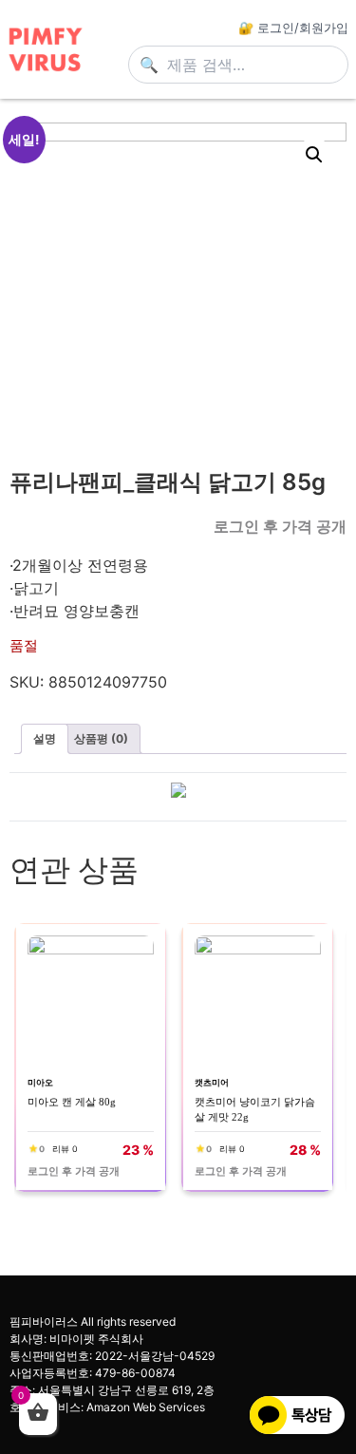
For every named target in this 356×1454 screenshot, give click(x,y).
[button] (314, 155)
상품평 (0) (101, 738)
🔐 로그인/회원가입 (293, 27)
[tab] (44, 739)
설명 (44, 738)
